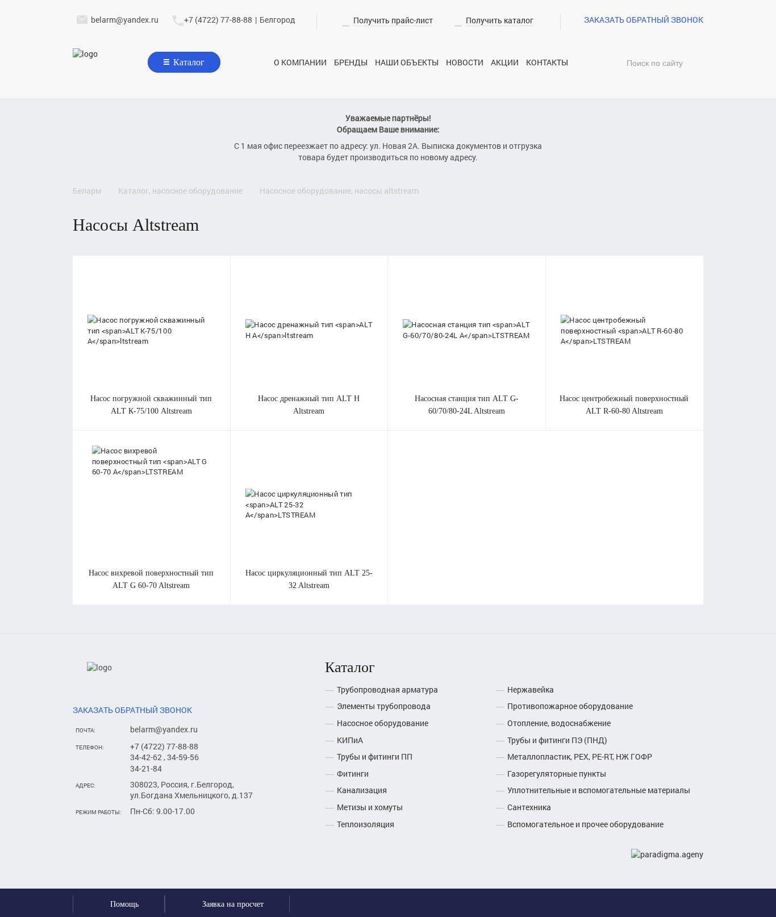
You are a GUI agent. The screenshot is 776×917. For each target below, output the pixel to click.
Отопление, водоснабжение (559, 723)
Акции (505, 62)
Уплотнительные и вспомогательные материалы (598, 790)
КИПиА (350, 740)
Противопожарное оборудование (570, 706)
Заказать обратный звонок (643, 19)
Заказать (151, 316)
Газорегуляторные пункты (556, 773)
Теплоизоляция (365, 824)
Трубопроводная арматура (387, 689)
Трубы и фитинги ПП (374, 756)
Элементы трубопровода (384, 706)
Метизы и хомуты (370, 807)
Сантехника (529, 807)
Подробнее (151, 343)
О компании (300, 62)
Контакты (547, 62)
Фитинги (353, 773)
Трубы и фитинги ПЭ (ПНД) (557, 740)
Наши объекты (407, 62)
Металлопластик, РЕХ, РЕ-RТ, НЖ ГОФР (579, 756)
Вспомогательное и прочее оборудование (585, 824)
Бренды (351, 62)
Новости (464, 62)
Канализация (362, 790)
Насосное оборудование (382, 723)
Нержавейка (530, 689)
